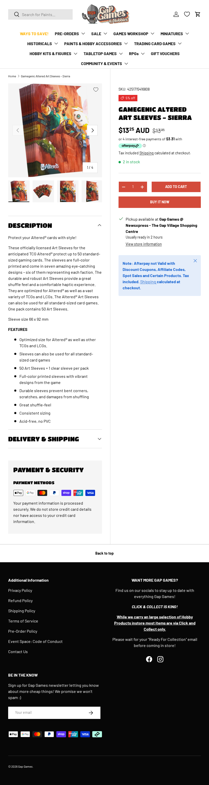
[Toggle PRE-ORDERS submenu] (83, 33)
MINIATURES (172, 33)
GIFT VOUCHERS (165, 53)
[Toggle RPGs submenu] (143, 54)
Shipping (146, 153)
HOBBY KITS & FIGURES (50, 53)
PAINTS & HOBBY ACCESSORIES (93, 43)
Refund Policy (20, 600)
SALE (96, 33)
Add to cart (176, 186)
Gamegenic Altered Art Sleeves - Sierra (45, 76)
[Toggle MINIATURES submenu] (187, 33)
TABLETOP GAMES (100, 53)
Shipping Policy (21, 610)
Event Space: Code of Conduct (35, 641)
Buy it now (159, 202)
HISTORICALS (39, 43)
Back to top (104, 553)
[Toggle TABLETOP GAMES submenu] (121, 54)
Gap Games (25, 766)
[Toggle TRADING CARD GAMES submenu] (180, 43)
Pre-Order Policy (22, 631)
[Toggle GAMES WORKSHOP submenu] (152, 33)
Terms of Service (23, 620)
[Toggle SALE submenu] (105, 33)
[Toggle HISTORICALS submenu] (56, 43)
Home (12, 76)
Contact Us (18, 651)
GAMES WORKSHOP (130, 33)
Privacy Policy (20, 590)
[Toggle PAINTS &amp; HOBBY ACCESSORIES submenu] (126, 43)
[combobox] (40, 14)
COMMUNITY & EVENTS (101, 63)
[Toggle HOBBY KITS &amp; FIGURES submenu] (75, 54)
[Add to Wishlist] (96, 89)
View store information (144, 244)
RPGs (134, 53)
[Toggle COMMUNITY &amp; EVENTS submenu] (126, 63)
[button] (197, 14)
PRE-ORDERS (67, 33)
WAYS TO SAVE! (34, 33)
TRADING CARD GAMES (155, 43)
